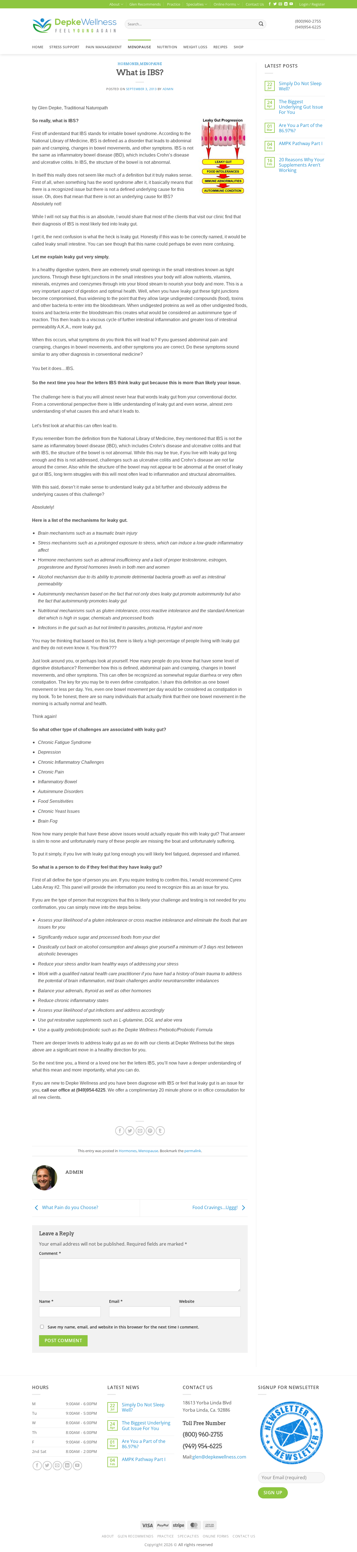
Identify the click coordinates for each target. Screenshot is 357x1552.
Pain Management (104, 46)
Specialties (195, 4)
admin (168, 89)
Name (46, 1301)
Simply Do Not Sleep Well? (300, 86)
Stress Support (64, 46)
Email (116, 1301)
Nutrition (167, 46)
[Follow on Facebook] (269, 4)
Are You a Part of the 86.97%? (300, 128)
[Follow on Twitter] (275, 4)
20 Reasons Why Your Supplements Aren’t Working (301, 165)
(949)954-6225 (308, 27)
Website (186, 1301)
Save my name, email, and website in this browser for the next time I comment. (123, 1327)
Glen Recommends (145, 4)
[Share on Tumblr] (160, 1130)
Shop (239, 46)
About (114, 4)
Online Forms (225, 4)
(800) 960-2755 (203, 1434)
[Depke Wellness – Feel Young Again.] (74, 24)
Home (37, 46)
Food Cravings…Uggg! (215, 1208)
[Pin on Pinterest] (150, 1130)
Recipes (220, 46)
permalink (192, 1150)
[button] (312, 4)
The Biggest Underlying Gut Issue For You (301, 107)
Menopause (139, 46)
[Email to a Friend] (140, 1130)
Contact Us (255, 4)
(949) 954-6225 (202, 1446)
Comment (50, 1253)
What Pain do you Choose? (69, 1208)
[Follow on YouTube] (291, 4)
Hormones (128, 64)
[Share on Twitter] (129, 1130)
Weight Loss (195, 46)
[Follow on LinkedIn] (286, 4)
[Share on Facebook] (119, 1130)
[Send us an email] (280, 4)
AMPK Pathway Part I (300, 143)
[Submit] (261, 24)
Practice (173, 4)
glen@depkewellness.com (219, 1457)
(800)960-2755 (308, 21)
